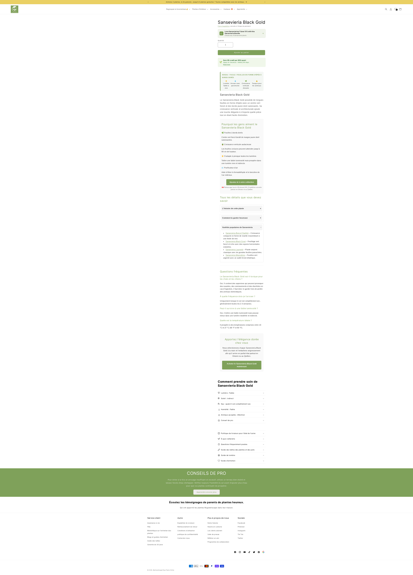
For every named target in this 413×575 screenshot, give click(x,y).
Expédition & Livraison (185, 523)
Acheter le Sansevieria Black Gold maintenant (242, 365)
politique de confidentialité (187, 534)
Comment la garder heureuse (235, 218)
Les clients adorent (215, 530)
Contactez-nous (183, 538)
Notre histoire (213, 523)
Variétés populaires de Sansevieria (237, 227)
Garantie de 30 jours (155, 544)
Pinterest (241, 527)
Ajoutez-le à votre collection (242, 182)
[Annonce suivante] (265, 2)
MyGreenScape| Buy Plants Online (163, 570)
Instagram (241, 530)
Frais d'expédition (224, 26)
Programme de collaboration (218, 542)
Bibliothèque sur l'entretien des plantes (159, 532)
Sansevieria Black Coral (236, 241)
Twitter (240, 538)
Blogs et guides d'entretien (157, 537)
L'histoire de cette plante (233, 208)
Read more (226, 64)
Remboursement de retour (187, 527)
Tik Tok (240, 534)
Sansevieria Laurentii (234, 250)
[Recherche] (386, 9)
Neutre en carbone (215, 527)
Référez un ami (213, 538)
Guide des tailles (153, 541)
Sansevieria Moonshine (235, 255)
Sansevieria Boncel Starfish (237, 233)
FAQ (148, 527)
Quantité (221, 40)
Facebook (241, 523)
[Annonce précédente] (148, 2)
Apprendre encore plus (207, 492)
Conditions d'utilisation (186, 530)
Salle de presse (213, 534)
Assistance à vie (153, 523)
